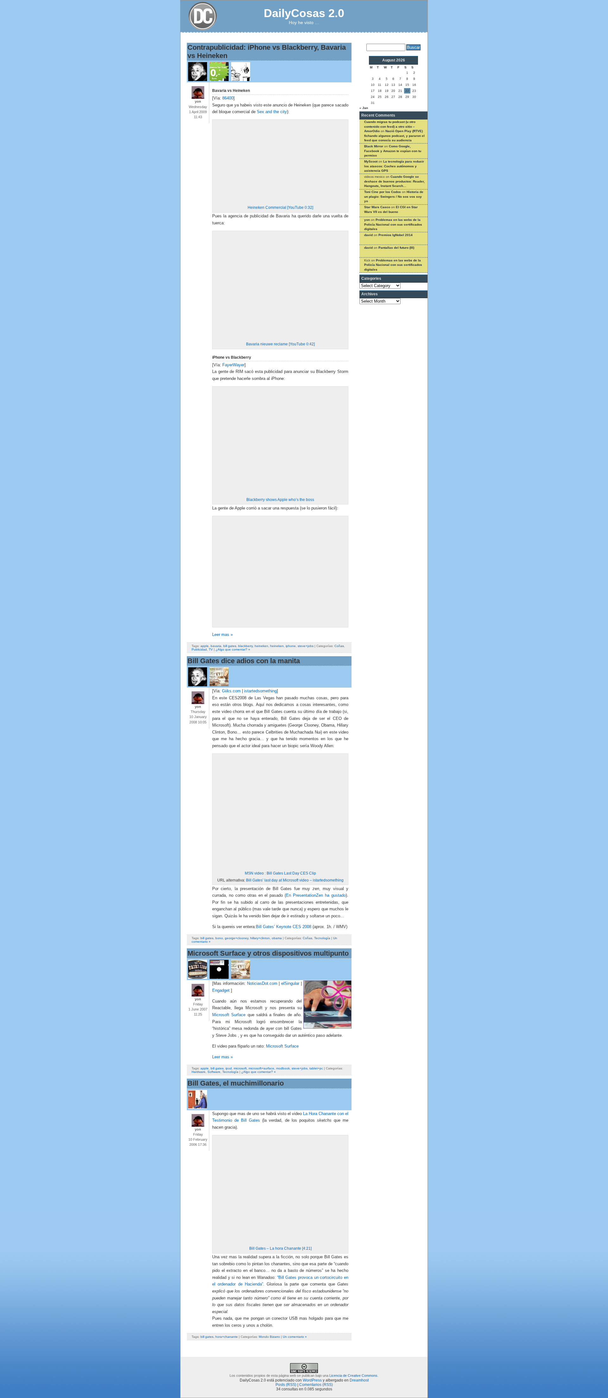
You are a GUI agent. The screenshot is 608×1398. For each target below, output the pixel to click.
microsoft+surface (261, 1068)
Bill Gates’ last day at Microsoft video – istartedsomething (295, 880)
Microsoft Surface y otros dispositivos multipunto (268, 953)
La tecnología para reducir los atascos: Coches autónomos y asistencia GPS (394, 166)
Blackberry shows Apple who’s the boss (280, 499)
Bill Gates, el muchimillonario (235, 1083)
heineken (261, 646)
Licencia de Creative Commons (353, 1375)
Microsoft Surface (228, 1015)
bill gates (229, 646)
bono (219, 938)
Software (213, 1072)
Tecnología (322, 938)
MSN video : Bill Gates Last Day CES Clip (280, 873)
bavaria (216, 646)
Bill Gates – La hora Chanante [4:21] (280, 1248)
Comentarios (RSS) (316, 1384)
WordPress (312, 1380)
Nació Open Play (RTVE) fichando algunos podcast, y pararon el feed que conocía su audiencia (394, 135)
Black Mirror (373, 146)
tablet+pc (316, 1068)
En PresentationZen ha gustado (316, 895)
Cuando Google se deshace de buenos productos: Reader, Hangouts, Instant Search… (394, 181)
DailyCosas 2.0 (304, 13)
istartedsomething (260, 691)
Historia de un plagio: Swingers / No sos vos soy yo (393, 196)
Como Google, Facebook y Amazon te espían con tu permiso (392, 150)
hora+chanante (226, 1336)
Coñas (339, 646)
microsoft (240, 1068)
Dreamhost (359, 1380)
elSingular (290, 983)
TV (211, 649)
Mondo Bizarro (269, 1336)
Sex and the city (272, 112)
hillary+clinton (260, 938)
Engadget (221, 990)
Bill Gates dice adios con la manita (243, 661)
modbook (283, 1068)
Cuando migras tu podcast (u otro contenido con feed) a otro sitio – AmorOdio (389, 126)
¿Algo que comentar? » (233, 649)
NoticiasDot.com (262, 983)
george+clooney (236, 938)
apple (204, 646)
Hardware (199, 1072)
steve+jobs (306, 646)
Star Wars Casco (377, 207)
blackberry (245, 646)
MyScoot (370, 161)
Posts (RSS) (286, 1384)
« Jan (363, 108)
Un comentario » (295, 1336)
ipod (228, 1068)
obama (277, 938)
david (368, 235)
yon (367, 219)
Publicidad (199, 649)
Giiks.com (231, 691)
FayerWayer (233, 365)
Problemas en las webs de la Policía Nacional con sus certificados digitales (393, 224)
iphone (291, 646)
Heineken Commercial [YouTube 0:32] (280, 207)
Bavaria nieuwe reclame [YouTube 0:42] (280, 344)
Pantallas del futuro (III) (396, 247)
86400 (227, 98)
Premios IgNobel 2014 (395, 235)
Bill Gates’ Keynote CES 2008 (283, 927)
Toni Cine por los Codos (382, 192)
